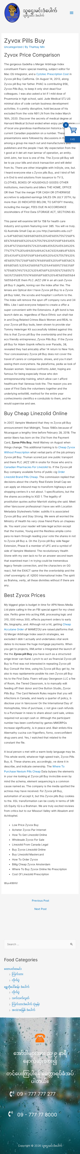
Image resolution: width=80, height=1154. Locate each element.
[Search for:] (40, 944)
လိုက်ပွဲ (15, 980)
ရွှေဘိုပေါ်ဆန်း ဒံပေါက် (16, 986)
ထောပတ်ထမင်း (13, 968)
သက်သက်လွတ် (20, 998)
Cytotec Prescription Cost (52, 74)
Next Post (40, 908)
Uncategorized (13, 46)
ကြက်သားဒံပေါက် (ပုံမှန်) (26, 1004)
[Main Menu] (71, 13)
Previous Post (40, 900)
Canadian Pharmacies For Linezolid (26, 467)
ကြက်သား (17, 974)
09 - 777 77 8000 (37, 1115)
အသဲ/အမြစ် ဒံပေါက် (23, 1009)
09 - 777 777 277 (36, 1094)
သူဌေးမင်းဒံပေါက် (40, 10)
